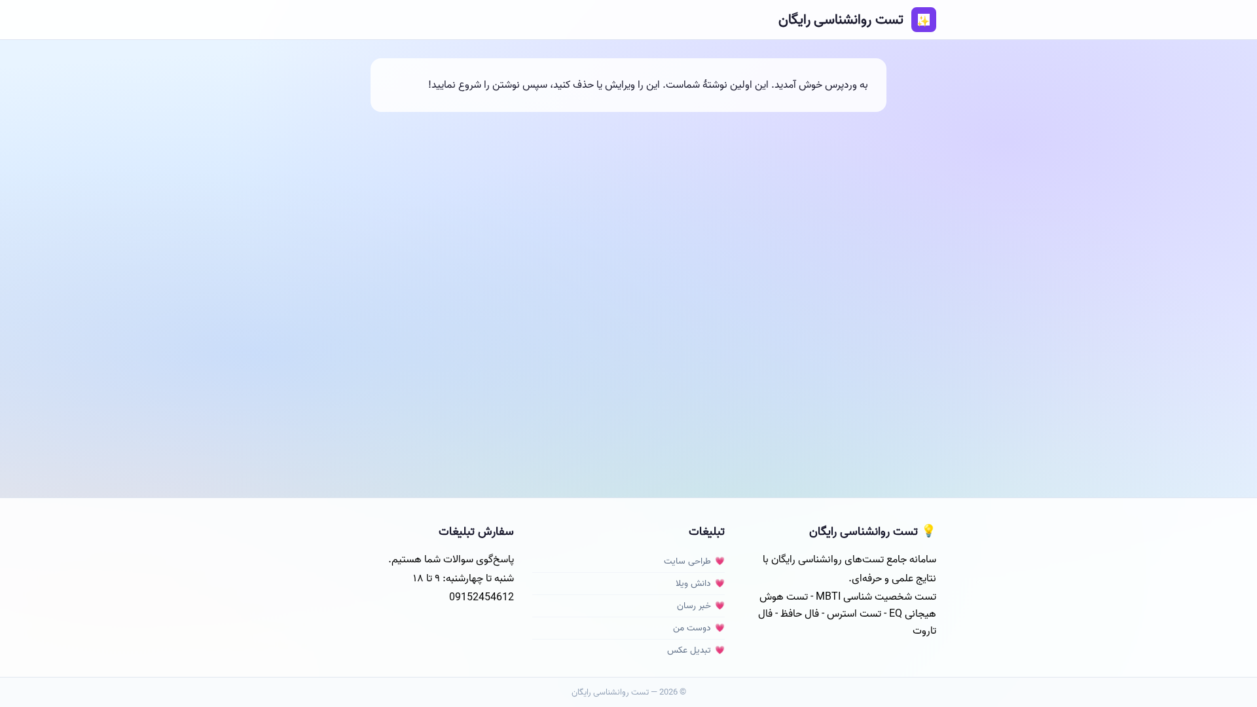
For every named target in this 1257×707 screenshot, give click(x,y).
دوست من (692, 628)
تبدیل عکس (689, 650)
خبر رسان (694, 605)
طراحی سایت (687, 561)
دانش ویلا (693, 583)
